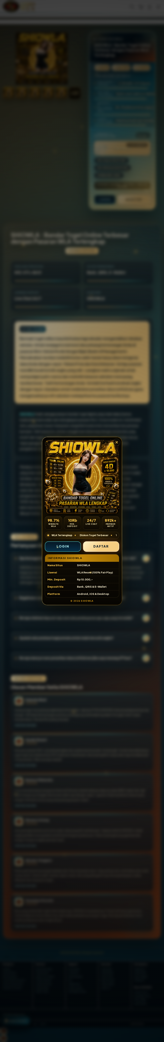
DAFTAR (101, 546)
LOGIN (63, 546)
